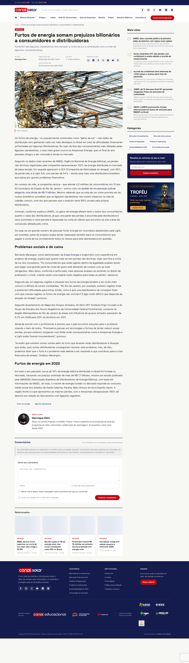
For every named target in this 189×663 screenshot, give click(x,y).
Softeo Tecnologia (164, 634)
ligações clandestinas (43, 404)
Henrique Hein (20, 59)
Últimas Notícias (27, 17)
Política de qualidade (113, 585)
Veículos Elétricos (125, 17)
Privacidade (109, 581)
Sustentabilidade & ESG (138, 147)
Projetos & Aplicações (158, 142)
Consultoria (140, 17)
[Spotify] (172, 10)
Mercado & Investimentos (139, 136)
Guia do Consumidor (67, 17)
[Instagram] (148, 10)
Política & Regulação (137, 142)
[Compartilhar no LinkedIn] (93, 60)
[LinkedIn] (166, 10)
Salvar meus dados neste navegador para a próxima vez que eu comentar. (54, 491)
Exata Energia (71, 254)
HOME (16, 18)
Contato (108, 577)
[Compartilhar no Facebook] (98, 60)
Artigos (42, 17)
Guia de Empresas (88, 17)
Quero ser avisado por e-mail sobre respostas (40, 497)
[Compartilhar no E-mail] (113, 60)
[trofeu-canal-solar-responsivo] (150, 197)
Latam (53, 17)
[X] (154, 10)
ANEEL (59, 161)
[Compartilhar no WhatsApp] (88, 60)
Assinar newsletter (150, 173)
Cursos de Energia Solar (162, 18)
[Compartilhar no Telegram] (108, 60)
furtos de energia (23, 404)
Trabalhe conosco (112, 589)
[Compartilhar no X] (103, 60)
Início (17, 25)
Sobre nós (109, 573)
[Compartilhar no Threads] (118, 60)
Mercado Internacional (162, 136)
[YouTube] (160, 10)
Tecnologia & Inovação (160, 147)
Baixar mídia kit (148, 582)
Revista (101, 17)
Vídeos (111, 17)
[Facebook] (142, 10)
